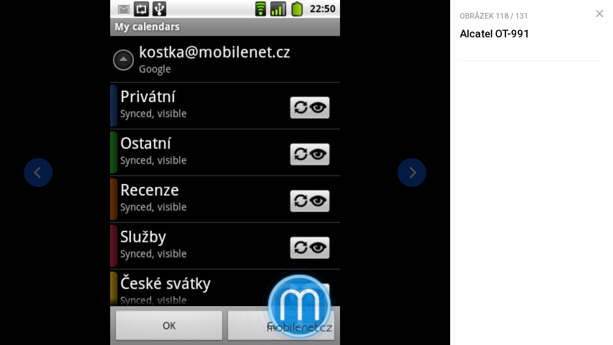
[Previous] (38, 172)
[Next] (411, 172)
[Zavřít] (599, 14)
